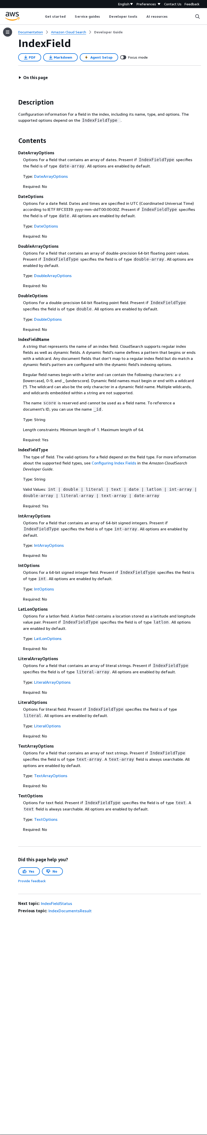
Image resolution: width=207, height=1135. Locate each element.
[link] (108, 32)
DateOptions (46, 226)
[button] (33, 77)
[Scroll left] (41, 16)
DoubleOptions (48, 319)
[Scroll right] (171, 16)
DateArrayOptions (51, 176)
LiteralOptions (47, 725)
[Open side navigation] (7, 32)
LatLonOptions (48, 638)
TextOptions (46, 819)
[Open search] (197, 16)
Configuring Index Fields (114, 462)
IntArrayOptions (49, 545)
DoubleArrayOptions (53, 275)
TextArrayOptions (50, 775)
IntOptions (44, 588)
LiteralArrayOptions (52, 682)
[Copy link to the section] (14, 102)
